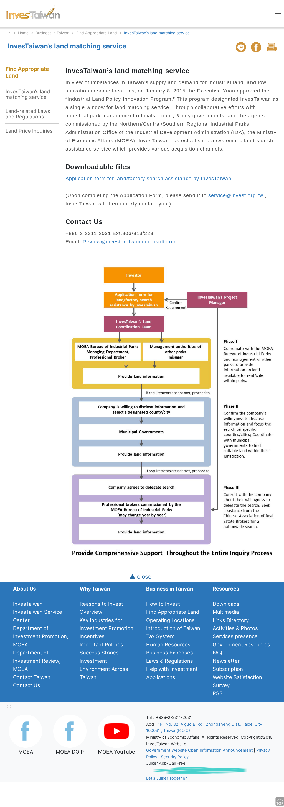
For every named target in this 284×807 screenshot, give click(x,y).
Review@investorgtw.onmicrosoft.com (130, 241)
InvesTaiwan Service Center (37, 616)
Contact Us (26, 685)
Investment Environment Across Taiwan (104, 669)
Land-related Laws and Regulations (28, 114)
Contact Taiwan (31, 677)
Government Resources (241, 644)
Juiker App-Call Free (166, 763)
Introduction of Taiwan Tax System (173, 632)
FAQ (217, 652)
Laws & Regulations (169, 661)
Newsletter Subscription (228, 665)
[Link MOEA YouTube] (116, 731)
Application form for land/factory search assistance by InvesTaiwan (148, 178)
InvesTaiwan (28, 604)
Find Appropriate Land (96, 32)
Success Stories (99, 652)
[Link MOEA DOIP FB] (70, 731)
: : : (7, 32)
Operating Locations (170, 620)
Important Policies (101, 644)
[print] (272, 47)
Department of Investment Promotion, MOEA (40, 636)
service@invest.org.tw (235, 195)
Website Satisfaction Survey (237, 681)
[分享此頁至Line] (241, 47)
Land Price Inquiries (29, 131)
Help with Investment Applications (172, 673)
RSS (218, 693)
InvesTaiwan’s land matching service (28, 94)
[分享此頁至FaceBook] (257, 47)
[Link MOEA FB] (25, 731)
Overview (91, 612)
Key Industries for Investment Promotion (106, 624)
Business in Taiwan (52, 32)
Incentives (92, 636)
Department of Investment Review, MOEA (36, 660)
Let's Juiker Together (166, 778)
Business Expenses (169, 652)
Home (23, 32)
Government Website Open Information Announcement (199, 750)
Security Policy (175, 756)
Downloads (226, 604)
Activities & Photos (235, 628)
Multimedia (226, 612)
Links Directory (231, 620)
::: (9, 706)
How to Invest (163, 604)
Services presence (235, 636)
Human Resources (168, 644)
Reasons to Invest (101, 604)
